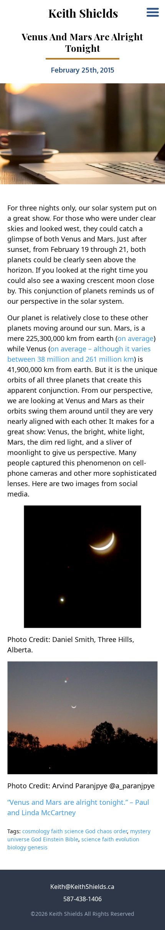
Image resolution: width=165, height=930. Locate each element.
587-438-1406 (82, 899)
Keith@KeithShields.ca (82, 886)
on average (135, 338)
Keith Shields (83, 13)
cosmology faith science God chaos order (74, 831)
